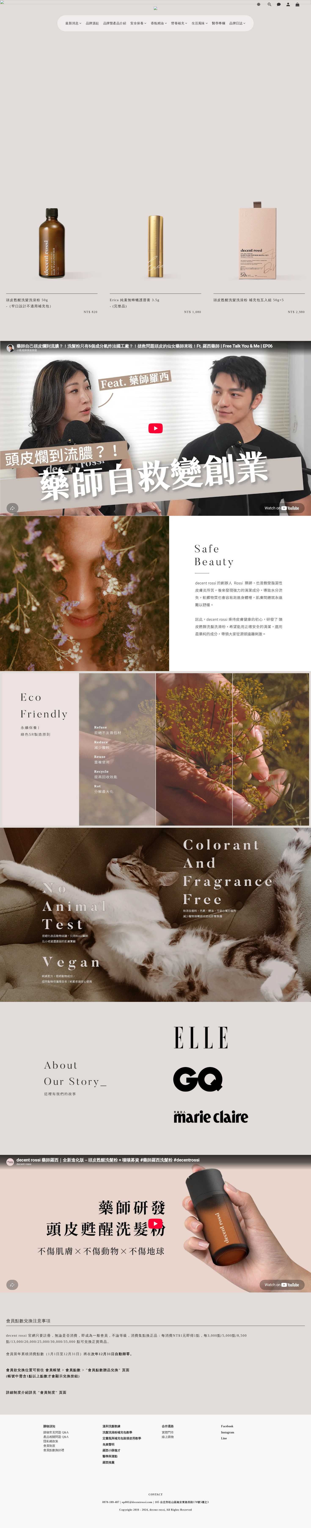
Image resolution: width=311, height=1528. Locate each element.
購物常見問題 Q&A (56, 1432)
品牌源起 (92, 23)
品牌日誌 (235, 23)
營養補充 (177, 23)
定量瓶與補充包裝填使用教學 (122, 1438)
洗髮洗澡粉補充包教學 (117, 1432)
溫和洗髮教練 (111, 1426)
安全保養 (136, 23)
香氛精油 (157, 23)
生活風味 (198, 23)
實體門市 (168, 1432)
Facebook (227, 1426)
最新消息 (71, 23)
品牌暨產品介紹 (114, 23)
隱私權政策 (50, 1441)
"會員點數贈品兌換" (103, 1370)
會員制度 (49, 1445)
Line (224, 1438)
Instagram (227, 1432)
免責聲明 (108, 1444)
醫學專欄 (218, 23)
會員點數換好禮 (53, 1450)
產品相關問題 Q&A (56, 1436)
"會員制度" (48, 1392)
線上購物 (168, 1436)
